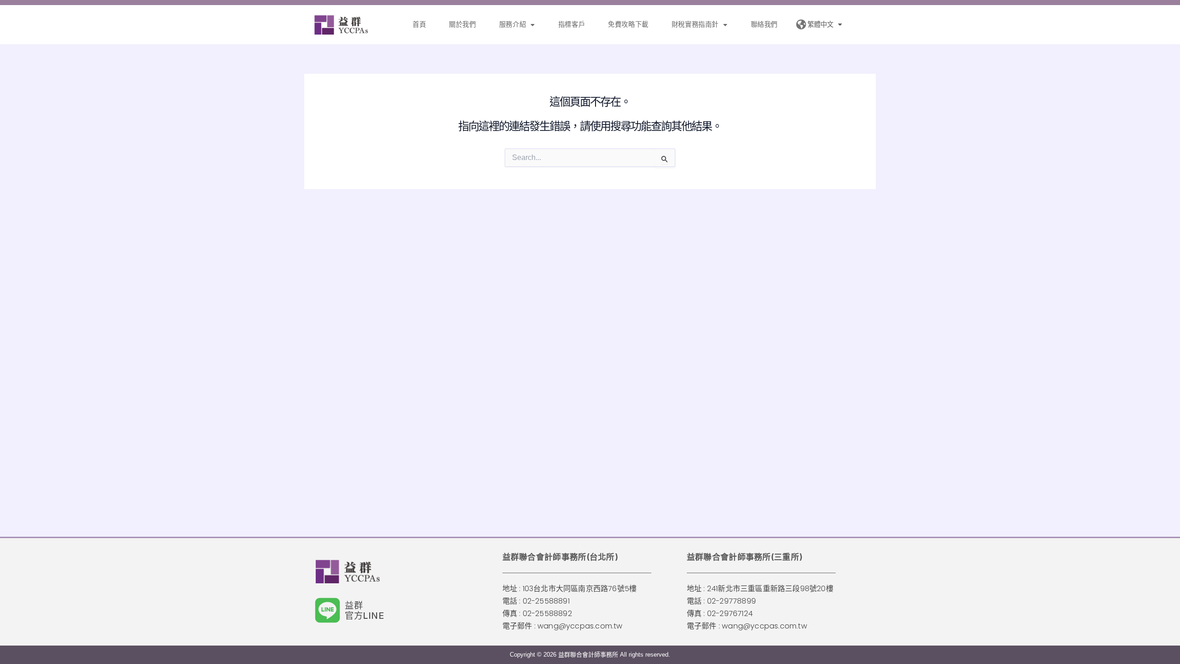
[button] (517, 24)
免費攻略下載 (628, 24)
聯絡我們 (764, 24)
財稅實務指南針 (695, 24)
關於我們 (462, 24)
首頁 (419, 24)
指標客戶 (571, 24)
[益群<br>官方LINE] (327, 610)
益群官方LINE (364, 610)
